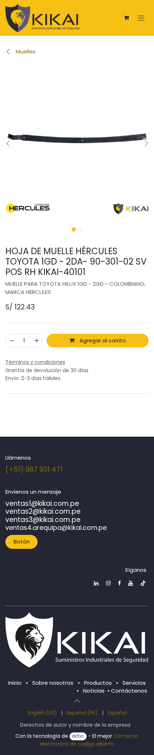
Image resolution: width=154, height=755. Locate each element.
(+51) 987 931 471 (34, 469)
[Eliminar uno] (12, 340)
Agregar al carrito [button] (102, 340)
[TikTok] (143, 583)
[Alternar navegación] (141, 17)
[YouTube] (130, 583)
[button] (7, 143)
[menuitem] (42, 713)
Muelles (24, 51)
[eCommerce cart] (126, 18)
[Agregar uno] (36, 340)
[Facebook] (119, 583)
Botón (22, 541)
